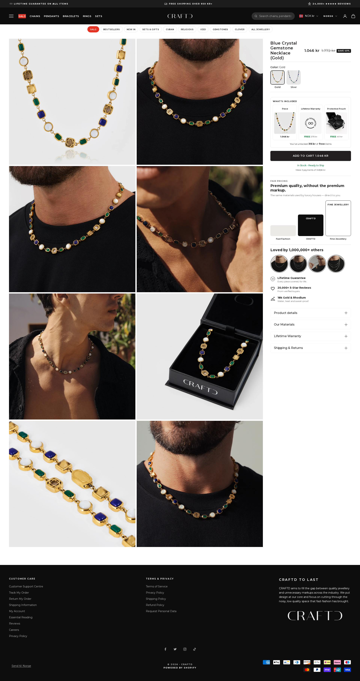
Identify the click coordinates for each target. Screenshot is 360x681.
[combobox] (275, 16)
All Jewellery (260, 29)
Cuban (170, 29)
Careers (14, 630)
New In (131, 29)
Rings (87, 16)
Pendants (51, 16)
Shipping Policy (156, 599)
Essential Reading (20, 617)
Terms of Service (157, 586)
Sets (98, 16)
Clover (239, 29)
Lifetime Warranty (287, 336)
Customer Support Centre (26, 586)
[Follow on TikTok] (194, 649)
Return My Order (20, 599)
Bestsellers (111, 29)
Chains (35, 16)
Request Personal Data (161, 611)
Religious (187, 29)
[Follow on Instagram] (185, 649)
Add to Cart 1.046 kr (310, 155)
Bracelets (71, 16)
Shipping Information (23, 605)
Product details (285, 313)
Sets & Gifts (150, 29)
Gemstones (220, 29)
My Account (17, 611)
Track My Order (19, 592)
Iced (203, 29)
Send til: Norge (21, 666)
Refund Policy (155, 605)
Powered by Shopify (180, 667)
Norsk (328, 16)
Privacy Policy (18, 636)
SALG (22, 16)
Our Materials (284, 324)
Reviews (14, 623)
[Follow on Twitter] (175, 649)
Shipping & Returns (288, 348)
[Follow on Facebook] (165, 649)
